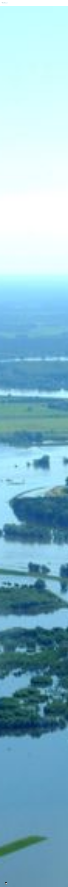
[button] (4, 3)
